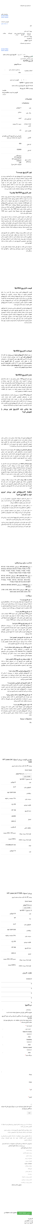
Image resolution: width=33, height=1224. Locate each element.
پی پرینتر (22, 1146)
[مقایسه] (30, 756)
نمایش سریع (25, 756)
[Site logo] (24, 2)
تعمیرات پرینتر (28, 1158)
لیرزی (13, 766)
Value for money (27, 1032)
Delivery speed (27, 1048)
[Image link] (24, 1122)
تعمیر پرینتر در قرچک (27, 1177)
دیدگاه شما (28, 1055)
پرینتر (30, 766)
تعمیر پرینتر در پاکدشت (26, 1182)
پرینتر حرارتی (29, 1156)
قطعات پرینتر (29, 1161)
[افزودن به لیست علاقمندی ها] (21, 756)
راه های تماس (28, 1171)
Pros (30, 1075)
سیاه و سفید (18, 766)
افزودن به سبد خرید (14, 80)
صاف (19, 73)
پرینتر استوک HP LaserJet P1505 (19, 893)
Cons (30, 1082)
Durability (29, 1040)
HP (27, 766)
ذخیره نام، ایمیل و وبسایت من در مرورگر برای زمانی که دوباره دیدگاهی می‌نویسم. (16, 1108)
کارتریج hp (22, 89)
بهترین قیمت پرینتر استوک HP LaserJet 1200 (17, 761)
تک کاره (24, 766)
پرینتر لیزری (29, 1150)
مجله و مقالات (28, 1166)
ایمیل (30, 1097)
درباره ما (30, 1174)
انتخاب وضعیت (28, 71)
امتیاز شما (28, 1026)
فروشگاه (30, 1169)
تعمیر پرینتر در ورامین (27, 1180)
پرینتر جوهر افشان (27, 1153)
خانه (24, 55)
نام (30, 1090)
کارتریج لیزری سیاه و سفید (9, 55)
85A (27, 89)
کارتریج (19, 55)
